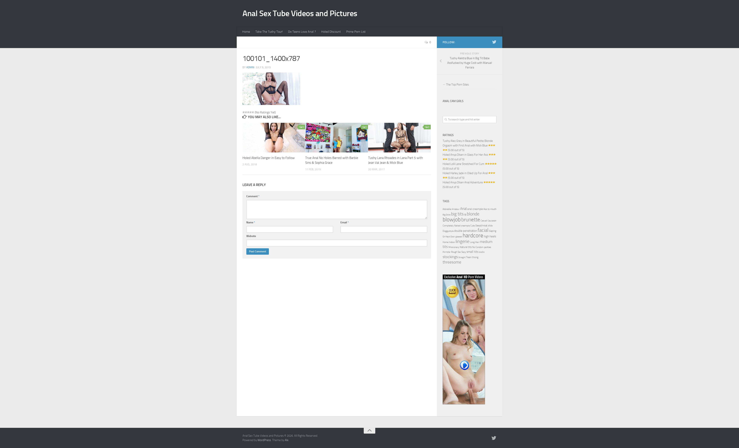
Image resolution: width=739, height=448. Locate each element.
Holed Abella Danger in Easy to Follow (268, 158)
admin (250, 67)
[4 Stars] (250, 112)
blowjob (452, 219)
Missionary (453, 247)
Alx (286, 440)
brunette (470, 220)
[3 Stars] (248, 112)
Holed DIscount (331, 31)
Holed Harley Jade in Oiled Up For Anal (465, 173)
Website (251, 236)
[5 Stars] (253, 112)
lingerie (462, 241)
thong (475, 257)
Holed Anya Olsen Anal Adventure (463, 182)
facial (483, 230)
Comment (252, 196)
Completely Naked (451, 225)
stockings (450, 256)
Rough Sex (456, 252)
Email (344, 222)
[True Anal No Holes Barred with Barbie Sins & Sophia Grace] (336, 137)
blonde (473, 214)
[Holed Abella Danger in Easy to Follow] (273, 137)
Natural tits (466, 247)
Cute (472, 225)
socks (482, 252)
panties (487, 247)
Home (246, 31)
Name (250, 222)
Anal (463, 209)
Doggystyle (448, 231)
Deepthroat (481, 225)
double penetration (465, 231)
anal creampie (475, 209)
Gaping (492, 230)
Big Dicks (447, 215)
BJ (465, 214)
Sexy (463, 252)
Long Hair (474, 242)
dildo (490, 225)
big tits (457, 214)
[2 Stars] (246, 112)
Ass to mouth (489, 209)
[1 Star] (243, 112)
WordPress (264, 440)
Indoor (452, 242)
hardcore (473, 235)
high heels (490, 236)
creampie (465, 225)
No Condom (477, 247)
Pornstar (447, 252)
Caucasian (492, 220)
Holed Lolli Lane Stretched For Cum (463, 164)
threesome (452, 262)
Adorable (447, 209)
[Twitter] (494, 42)
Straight (462, 257)
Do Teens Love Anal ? (302, 31)
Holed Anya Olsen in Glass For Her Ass (465, 154)
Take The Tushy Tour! (269, 31)
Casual (484, 220)
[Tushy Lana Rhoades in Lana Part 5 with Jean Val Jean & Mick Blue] (399, 137)
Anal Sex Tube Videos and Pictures (299, 13)
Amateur (456, 209)
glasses (459, 236)
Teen (468, 257)
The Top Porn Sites (457, 84)
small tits (472, 252)
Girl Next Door (449, 236)
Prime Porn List (356, 31)
